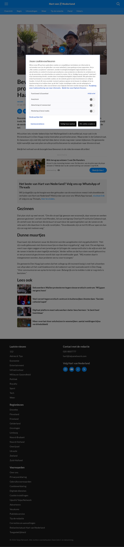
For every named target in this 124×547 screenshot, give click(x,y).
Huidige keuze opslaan (67, 124)
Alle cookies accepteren (87, 124)
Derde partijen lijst (36, 117)
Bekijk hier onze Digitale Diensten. (74, 88)
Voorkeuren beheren (37, 124)
